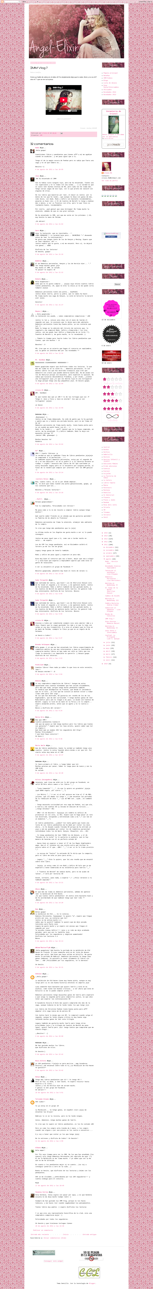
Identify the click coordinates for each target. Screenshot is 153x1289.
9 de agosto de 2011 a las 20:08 (49, 1036)
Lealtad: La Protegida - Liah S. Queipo (112, 637)
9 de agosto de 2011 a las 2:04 (48, 674)
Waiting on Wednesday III (112, 599)
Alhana (38, 1148)
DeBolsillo (107, 454)
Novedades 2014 (109, 92)
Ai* (36, 451)
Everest (106, 471)
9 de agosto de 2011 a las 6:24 (48, 711)
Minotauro (107, 488)
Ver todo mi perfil (110, 181)
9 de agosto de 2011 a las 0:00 (48, 594)
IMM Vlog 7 (109, 619)
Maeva (105, 485)
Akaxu (37, 889)
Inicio (66, 1234)
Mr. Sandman (40, 360)
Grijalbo (107, 474)
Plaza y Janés (109, 500)
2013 (106, 539)
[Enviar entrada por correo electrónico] (61, 133)
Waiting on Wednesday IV (111, 584)
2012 (106, 542)
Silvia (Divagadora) (43, 780)
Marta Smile (40, 745)
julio (108, 642)
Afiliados (107, 90)
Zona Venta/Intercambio (111, 86)
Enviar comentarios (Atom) (55, 1238)
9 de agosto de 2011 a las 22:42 (49, 1054)
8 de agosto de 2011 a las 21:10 (49, 254)
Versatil (107, 515)
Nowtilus (107, 492)
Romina (38, 681)
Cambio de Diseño (112, 596)
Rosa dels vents (110, 505)
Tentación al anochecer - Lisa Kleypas (111, 572)
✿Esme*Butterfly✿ (42, 947)
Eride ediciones (110, 466)
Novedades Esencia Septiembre (113, 567)
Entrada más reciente (40, 1234)
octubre (109, 553)
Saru (37, 230)
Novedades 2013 (109, 94)
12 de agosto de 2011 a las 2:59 (49, 1141)
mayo (108, 648)
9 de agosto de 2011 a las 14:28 (49, 903)
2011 (106, 545)
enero (108, 660)
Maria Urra (39, 717)
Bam (36, 909)
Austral (106, 447)
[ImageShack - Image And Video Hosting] (102, 196)
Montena (106, 490)
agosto (109, 559)
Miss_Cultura (40, 1061)
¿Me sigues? (111, 236)
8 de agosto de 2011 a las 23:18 (49, 574)
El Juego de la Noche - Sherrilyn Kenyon (111, 590)
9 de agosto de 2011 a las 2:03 (48, 658)
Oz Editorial (108, 495)
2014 (106, 536)
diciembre (110, 547)
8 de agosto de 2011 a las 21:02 (49, 224)
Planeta (106, 497)
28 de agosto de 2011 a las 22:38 (49, 1226)
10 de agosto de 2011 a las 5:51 (49, 1093)
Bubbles (38, 261)
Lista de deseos (110, 83)
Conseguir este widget (53, 1261)
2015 (106, 533)
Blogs (105, 80)
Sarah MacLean (109, 138)
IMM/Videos (107, 78)
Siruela (106, 507)
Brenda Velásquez (42, 644)
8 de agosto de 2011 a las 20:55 (49, 169)
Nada (37, 148)
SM (104, 510)
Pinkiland (39, 665)
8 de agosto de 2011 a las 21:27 (49, 305)
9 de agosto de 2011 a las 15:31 (49, 967)
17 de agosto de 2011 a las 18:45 (49, 1186)
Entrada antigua (89, 1234)
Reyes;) (38, 311)
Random (106, 502)
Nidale (38, 279)
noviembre (110, 550)
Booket (106, 450)
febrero (109, 657)
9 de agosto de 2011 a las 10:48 (49, 773)
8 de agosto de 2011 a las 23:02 (49, 444)
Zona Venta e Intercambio (111, 631)
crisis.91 (39, 390)
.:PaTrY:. (39, 499)
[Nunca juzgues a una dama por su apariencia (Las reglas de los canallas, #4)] (113, 133)
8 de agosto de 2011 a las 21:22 (49, 272)
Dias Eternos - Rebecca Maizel (112, 622)
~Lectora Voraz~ (42, 479)
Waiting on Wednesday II (111, 627)
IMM (41, 135)
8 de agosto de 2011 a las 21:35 (49, 353)
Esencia (106, 468)
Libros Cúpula (109, 483)
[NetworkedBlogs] (111, 233)
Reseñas (106, 75)
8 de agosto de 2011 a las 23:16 (49, 492)
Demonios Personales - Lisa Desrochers (112, 578)
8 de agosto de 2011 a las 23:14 (49, 472)
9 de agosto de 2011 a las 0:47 (48, 638)
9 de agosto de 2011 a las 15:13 (49, 941)
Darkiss (106, 452)
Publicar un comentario (43, 1230)
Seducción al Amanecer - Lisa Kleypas (112, 609)
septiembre (111, 556)
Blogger (92, 1283)
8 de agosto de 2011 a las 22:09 (49, 408)
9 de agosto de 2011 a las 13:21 (49, 882)
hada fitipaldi (41, 580)
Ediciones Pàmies (110, 464)
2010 (106, 664)
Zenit (105, 517)
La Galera (107, 480)
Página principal (110, 73)
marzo (108, 654)
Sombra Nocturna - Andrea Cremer (113, 604)
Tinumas (106, 512)
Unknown (38, 974)
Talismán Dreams (42, 1099)
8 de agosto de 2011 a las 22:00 (49, 384)
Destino (106, 457)
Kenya (37, 1077)
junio (108, 645)
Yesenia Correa (41, 1192)
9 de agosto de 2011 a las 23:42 (49, 1070)
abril (108, 651)
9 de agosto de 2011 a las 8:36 (48, 739)
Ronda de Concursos (110, 615)
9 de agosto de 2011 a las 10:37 (49, 755)
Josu (37, 176)
